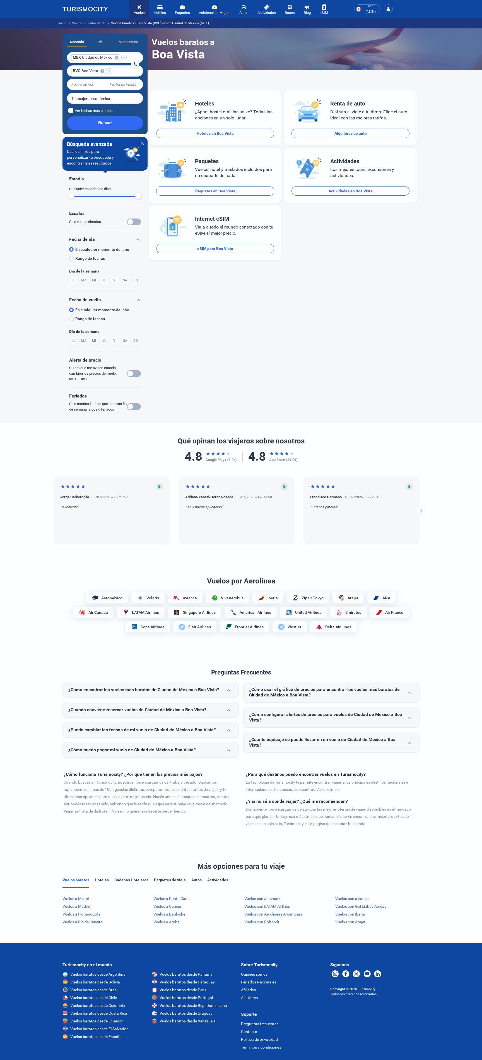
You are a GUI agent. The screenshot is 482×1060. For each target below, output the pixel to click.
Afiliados (248, 990)
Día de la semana (84, 271)
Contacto (249, 1031)
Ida (100, 42)
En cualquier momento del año (102, 249)
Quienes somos (254, 974)
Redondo (77, 42)
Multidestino (128, 42)
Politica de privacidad (259, 1039)
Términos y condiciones (261, 1047)
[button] (388, 8)
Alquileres (249, 997)
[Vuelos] (85, 9)
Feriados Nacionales (258, 982)
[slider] (71, 196)
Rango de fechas (90, 258)
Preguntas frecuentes (259, 1024)
